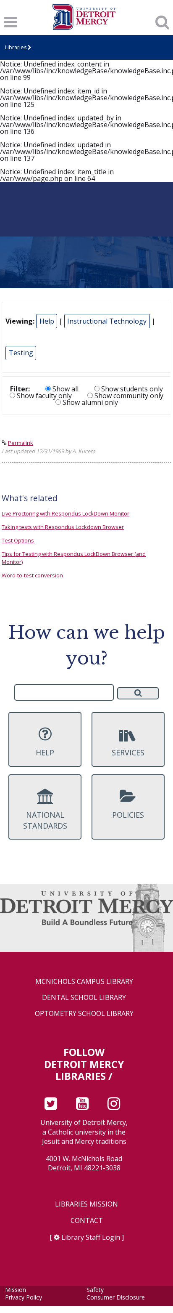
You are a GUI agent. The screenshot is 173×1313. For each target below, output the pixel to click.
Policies (128, 815)
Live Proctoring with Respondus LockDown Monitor (65, 513)
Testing (21, 352)
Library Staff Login (90, 1237)
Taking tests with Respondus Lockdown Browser (63, 527)
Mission (15, 1290)
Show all (65, 388)
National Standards (45, 820)
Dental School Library (84, 998)
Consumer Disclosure (115, 1297)
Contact (87, 1221)
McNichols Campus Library (84, 982)
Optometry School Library (84, 1014)
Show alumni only (89, 402)
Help (46, 321)
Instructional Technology (107, 321)
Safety (95, 1290)
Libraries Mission (86, 1204)
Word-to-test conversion (32, 575)
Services (128, 752)
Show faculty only (43, 395)
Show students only (131, 388)
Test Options (18, 540)
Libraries (15, 47)
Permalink (20, 443)
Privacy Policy (23, 1297)
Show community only (128, 395)
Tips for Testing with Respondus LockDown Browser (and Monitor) (74, 558)
